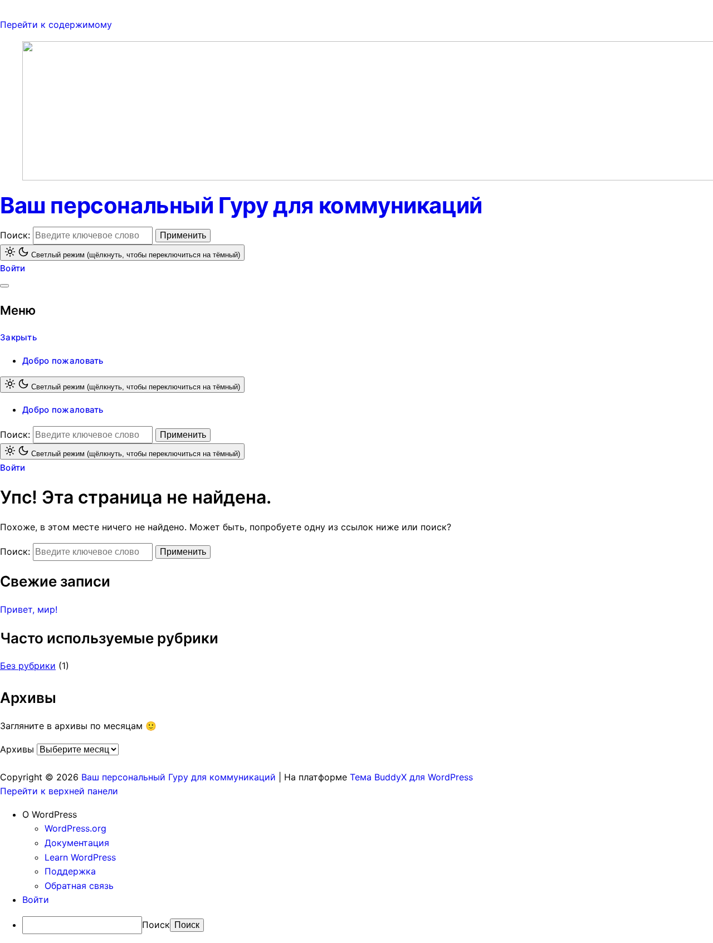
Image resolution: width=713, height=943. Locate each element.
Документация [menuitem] (77, 842)
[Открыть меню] (4, 285)
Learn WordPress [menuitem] (80, 857)
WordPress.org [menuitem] (75, 828)
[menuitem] (367, 815)
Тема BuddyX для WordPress (411, 777)
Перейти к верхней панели (59, 791)
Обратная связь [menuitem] (79, 885)
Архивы (17, 749)
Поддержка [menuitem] (70, 871)
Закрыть (18, 337)
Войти (13, 268)
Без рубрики (28, 665)
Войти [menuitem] (35, 899)
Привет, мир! (28, 609)
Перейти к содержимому (56, 24)
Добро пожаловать (63, 360)
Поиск (156, 924)
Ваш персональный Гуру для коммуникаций (241, 205)
